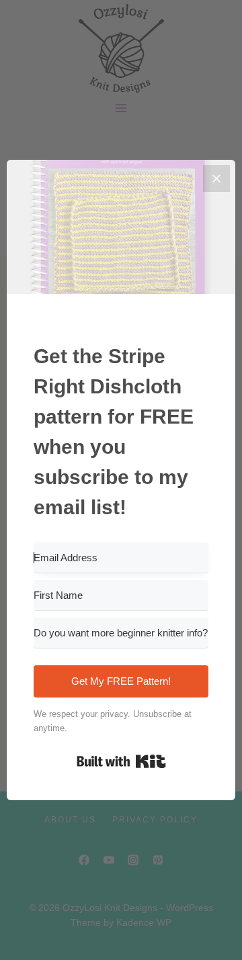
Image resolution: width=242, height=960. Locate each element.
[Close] (216, 178)
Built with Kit (121, 761)
